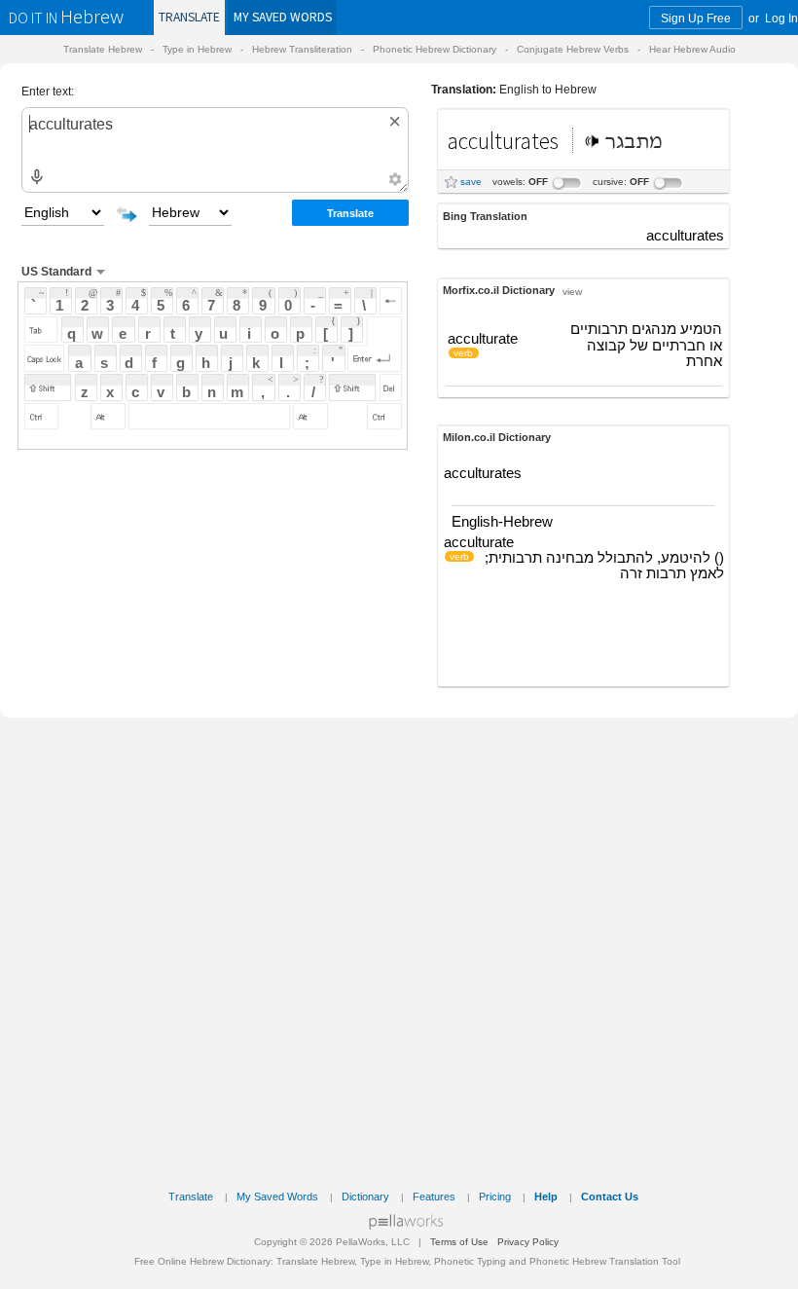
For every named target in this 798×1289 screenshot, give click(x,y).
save (471, 181)
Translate (189, 17)
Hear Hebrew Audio (692, 49)
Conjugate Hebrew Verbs (573, 49)
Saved (283, 17)
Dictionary (365, 1196)
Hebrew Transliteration (302, 49)
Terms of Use (459, 1241)
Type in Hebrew (197, 49)
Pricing (495, 1196)
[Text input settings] (394, 178)
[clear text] (395, 120)
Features (434, 1196)
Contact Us (609, 1196)
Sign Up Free (696, 18)
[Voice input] (36, 178)
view (572, 290)
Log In (781, 18)
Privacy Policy (528, 1241)
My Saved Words (277, 1196)
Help (546, 1196)
